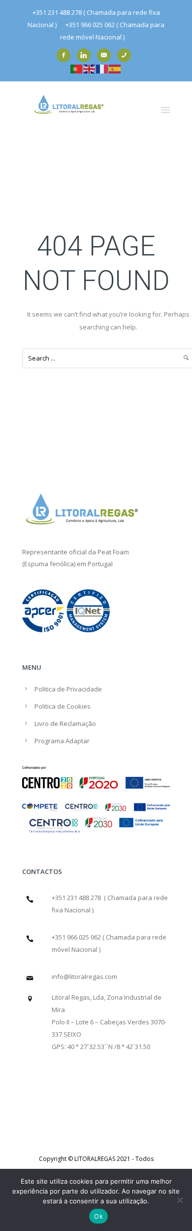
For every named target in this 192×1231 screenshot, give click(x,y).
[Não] (180, 1200)
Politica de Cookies (62, 706)
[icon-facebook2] (66, 55)
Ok (98, 1216)
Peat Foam (113, 551)
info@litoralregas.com (84, 976)
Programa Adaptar (62, 740)
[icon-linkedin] (86, 55)
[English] (89, 68)
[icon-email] (106, 55)
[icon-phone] (126, 55)
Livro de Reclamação (65, 723)
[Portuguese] (76, 68)
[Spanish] (115, 68)
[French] (102, 68)
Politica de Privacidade (68, 689)
